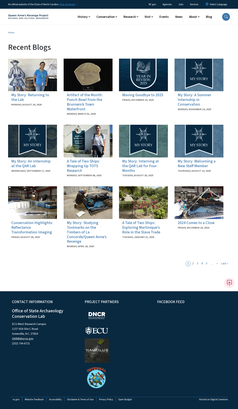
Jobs (180, 4)
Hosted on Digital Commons (213, 399)
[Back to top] (229, 283)
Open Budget (125, 399)
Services (194, 4)
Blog (209, 17)
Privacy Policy (106, 399)
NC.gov (152, 4)
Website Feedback (34, 399)
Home (11, 32)
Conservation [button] (105, 17)
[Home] (28, 13)
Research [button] (129, 17)
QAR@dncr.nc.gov (22, 339)
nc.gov (16, 399)
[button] (226, 17)
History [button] (83, 17)
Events (164, 17)
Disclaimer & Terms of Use (80, 399)
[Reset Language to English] (207, 4)
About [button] (193, 17)
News (179, 17)
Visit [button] (148, 17)
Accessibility (55, 399)
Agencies (167, 4)
